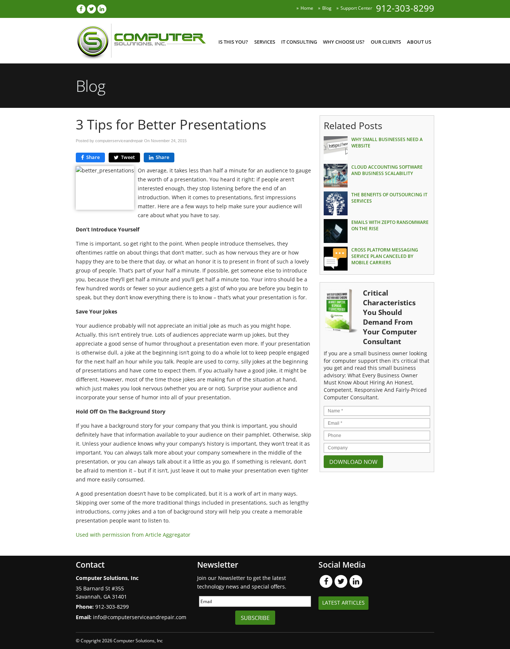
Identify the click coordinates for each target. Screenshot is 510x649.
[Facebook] (81, 8)
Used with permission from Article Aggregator (133, 534)
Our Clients (386, 41)
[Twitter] (91, 8)
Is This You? (233, 41)
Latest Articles (343, 602)
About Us (419, 41)
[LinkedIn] (102, 8)
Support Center (356, 8)
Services (264, 41)
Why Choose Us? (343, 41)
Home (307, 8)
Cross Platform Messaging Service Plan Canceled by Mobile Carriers (384, 256)
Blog (327, 8)
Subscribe (255, 617)
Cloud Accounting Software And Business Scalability (387, 170)
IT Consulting (299, 41)
